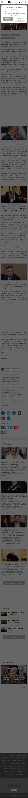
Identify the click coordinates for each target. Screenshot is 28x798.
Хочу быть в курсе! (8, 19)
